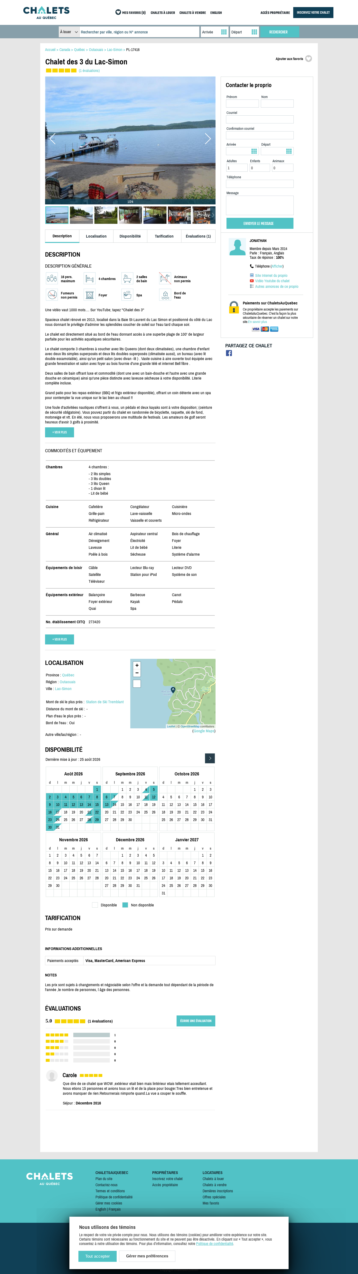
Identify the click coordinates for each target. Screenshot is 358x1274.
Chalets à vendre (214, 1185)
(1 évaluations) (89, 70)
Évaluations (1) (198, 236)
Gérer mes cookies (108, 1203)
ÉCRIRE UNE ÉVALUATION (196, 1021)
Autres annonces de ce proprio (276, 286)
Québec (68, 674)
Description (62, 235)
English (100, 1209)
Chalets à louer (213, 1178)
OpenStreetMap (190, 726)
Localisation (96, 236)
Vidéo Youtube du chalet (272, 281)
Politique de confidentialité (113, 1197)
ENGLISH (216, 13)
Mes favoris (211, 1203)
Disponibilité (130, 236)
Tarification (164, 236)
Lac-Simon (63, 688)
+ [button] (137, 665)
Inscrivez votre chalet (167, 1178)
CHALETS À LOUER (163, 13)
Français (115, 1209)
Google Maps (204, 730)
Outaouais (67, 681)
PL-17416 (133, 49)
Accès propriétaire (165, 1185)
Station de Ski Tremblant (105, 701)
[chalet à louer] (46, 17)
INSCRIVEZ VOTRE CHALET (313, 13)
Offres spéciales (214, 1197)
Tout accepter (97, 1256)
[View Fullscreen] (137, 683)
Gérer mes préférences (147, 1256)
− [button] (137, 673)
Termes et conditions (110, 1191)
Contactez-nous (106, 1185)
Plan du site (103, 1178)
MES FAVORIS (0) (134, 13)
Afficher (277, 266)
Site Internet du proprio (271, 275)
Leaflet (171, 726)
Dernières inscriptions (218, 1191)
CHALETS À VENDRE (192, 13)
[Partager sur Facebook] (229, 354)
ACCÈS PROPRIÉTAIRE (275, 13)
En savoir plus (257, 322)
